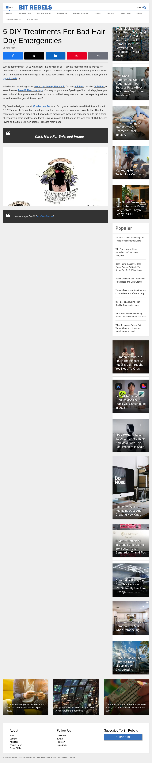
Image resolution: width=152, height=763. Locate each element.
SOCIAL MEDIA (44, 13)
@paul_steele (10, 78)
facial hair (99, 86)
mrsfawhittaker (44, 216)
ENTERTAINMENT (81, 13)
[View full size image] (55, 176)
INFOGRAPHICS (13, 19)
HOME (9, 13)
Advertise (14, 742)
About (12, 735)
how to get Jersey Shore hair (49, 86)
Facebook (61, 735)
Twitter (60, 739)
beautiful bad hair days (30, 90)
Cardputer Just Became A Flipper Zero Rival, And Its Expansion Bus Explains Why (126, 707)
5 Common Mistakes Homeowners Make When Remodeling (129, 626)
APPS (98, 13)
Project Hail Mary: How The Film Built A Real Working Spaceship (75, 709)
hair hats (79, 86)
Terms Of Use (16, 748)
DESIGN (110, 13)
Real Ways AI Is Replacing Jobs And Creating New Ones (128, 510)
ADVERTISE (32, 19)
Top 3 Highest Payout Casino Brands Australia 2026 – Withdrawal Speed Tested (24, 707)
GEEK (139, 13)
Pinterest (61, 742)
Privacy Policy (16, 745)
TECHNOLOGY (24, 13)
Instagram (61, 745)
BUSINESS (62, 13)
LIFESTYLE (125, 13)
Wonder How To (41, 106)
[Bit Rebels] (34, 8)
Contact (13, 739)
